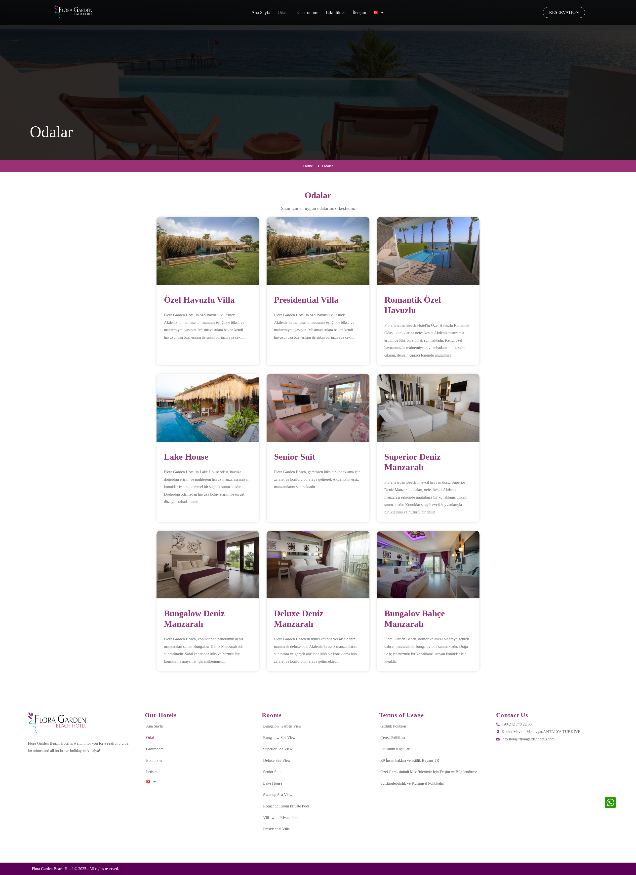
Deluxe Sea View (277, 760)
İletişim (359, 12)
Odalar (284, 12)
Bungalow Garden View (282, 726)
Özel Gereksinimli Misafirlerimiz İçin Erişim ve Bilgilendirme (428, 772)
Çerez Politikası (392, 737)
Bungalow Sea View (279, 737)
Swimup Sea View (277, 795)
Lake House (186, 457)
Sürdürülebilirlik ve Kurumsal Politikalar (412, 783)
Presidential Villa (306, 300)
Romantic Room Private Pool (286, 806)
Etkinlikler (335, 12)
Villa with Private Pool (281, 817)
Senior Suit (294, 457)
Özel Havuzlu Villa (199, 300)
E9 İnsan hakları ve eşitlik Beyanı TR (409, 760)
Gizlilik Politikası (393, 726)
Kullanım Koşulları (395, 749)
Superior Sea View (278, 749)
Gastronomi (307, 12)
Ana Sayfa (260, 12)
